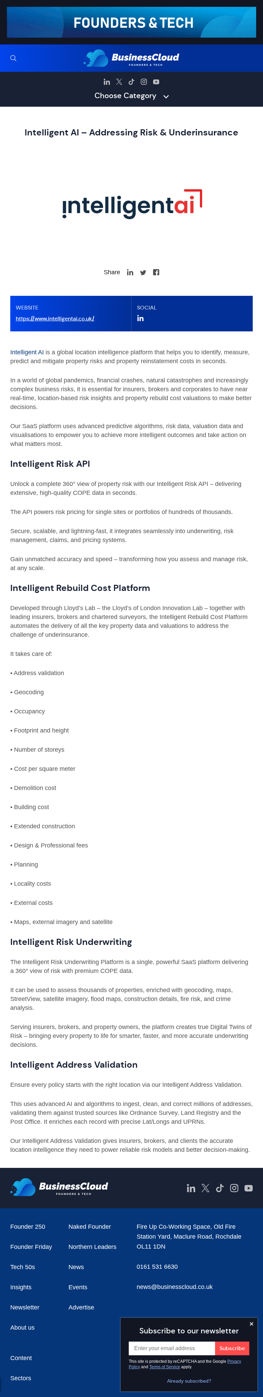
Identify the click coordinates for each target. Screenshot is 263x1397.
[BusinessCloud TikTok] (131, 82)
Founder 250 (27, 1226)
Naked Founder (89, 1226)
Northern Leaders (92, 1246)
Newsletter (24, 1307)
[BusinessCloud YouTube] (156, 82)
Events (77, 1287)
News (76, 1267)
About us (22, 1327)
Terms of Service (164, 1367)
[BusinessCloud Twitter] (119, 82)
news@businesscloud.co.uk (175, 1286)
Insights (21, 1287)
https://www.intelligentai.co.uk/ (55, 318)
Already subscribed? (189, 1381)
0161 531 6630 (157, 1266)
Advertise (81, 1307)
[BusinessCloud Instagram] (144, 82)
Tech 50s (22, 1267)
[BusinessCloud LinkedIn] (107, 82)
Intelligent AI (27, 352)
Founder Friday (31, 1246)
